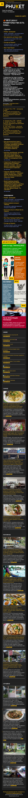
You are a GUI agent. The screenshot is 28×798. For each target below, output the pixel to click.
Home (6, 1)
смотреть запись (6, 336)
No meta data (7, 150)
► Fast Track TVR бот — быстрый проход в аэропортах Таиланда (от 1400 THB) (13, 128)
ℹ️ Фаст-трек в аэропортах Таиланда (11, 375)
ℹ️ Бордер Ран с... (7, 366)
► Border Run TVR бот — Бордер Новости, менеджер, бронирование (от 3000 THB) (13, 123)
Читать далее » (8, 416)
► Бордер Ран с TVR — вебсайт (12, 120)
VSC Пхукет (7, 282)
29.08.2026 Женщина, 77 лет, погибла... (12, 361)
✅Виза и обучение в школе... (9, 370)
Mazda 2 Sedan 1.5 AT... (8, 344)
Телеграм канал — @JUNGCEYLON (11, 104)
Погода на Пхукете (9, 42)
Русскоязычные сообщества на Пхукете (13, 210)
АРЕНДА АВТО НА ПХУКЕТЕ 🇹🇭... (10, 339)
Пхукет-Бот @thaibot (7, 10)
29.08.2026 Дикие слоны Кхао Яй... (11, 334)
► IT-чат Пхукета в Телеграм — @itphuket (12, 115)
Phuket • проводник (9, 31)
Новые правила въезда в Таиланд (11, 203)
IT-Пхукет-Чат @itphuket (8, 11)
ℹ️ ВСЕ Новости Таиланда (9, 380)
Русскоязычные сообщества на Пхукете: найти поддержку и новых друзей (12, 214)
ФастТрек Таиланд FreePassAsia (13, 218)
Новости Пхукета (11, 1)
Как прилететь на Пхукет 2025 (13, 37)
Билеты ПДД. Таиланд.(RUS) (13, 245)
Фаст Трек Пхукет (9, 48)
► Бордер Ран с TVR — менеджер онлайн (13, 109)
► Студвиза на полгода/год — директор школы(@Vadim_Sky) (12, 112)
